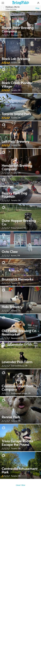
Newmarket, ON (17, 338)
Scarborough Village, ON (21, 393)
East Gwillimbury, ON (19, 366)
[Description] (3, 14)
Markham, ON (16, 35)
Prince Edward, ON (18, 228)
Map (37, 8)
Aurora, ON (15, 255)
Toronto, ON (15, 63)
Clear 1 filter (20, 485)
